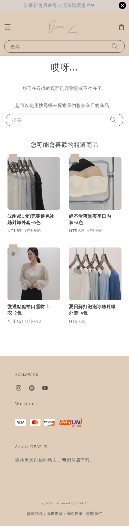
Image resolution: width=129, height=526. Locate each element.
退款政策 (74, 513)
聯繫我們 (94, 513)
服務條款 (54, 513)
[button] (7, 27)
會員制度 (35, 513)
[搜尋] (114, 46)
